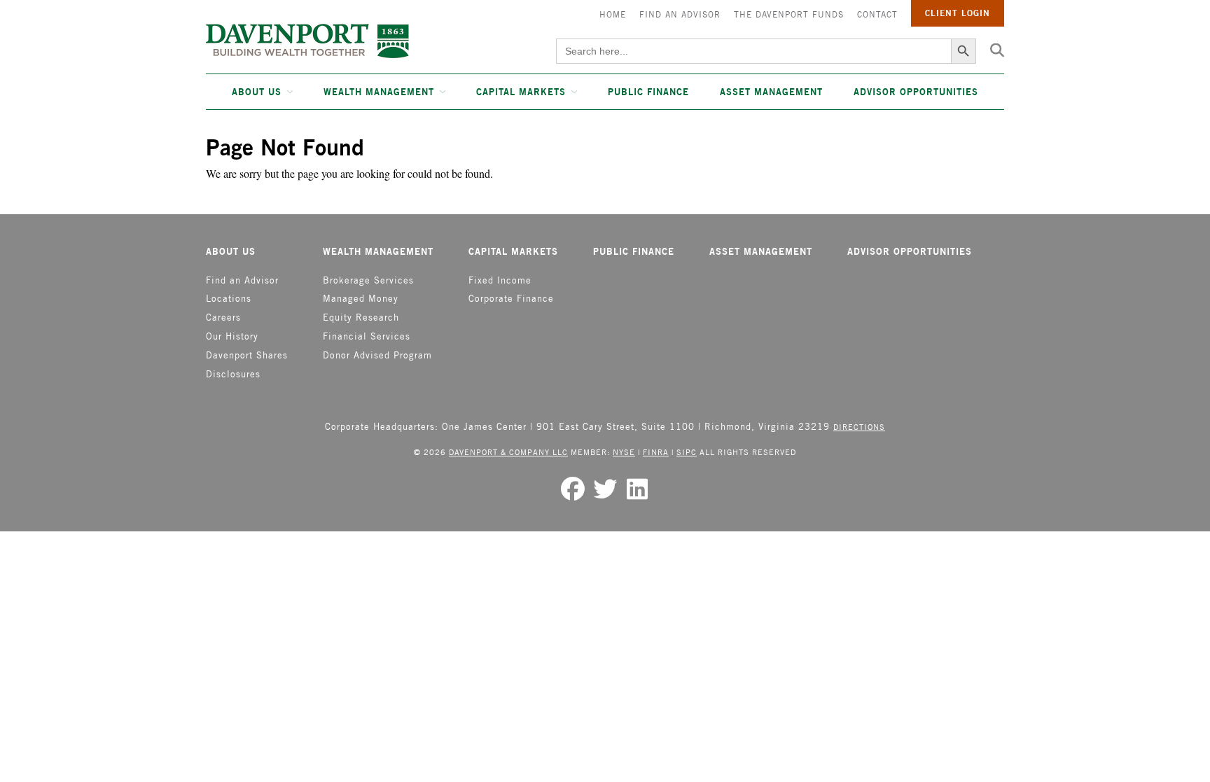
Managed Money (360, 298)
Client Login (957, 13)
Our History (232, 336)
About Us (256, 91)
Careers (223, 317)
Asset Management (771, 91)
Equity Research (361, 317)
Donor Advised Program (377, 355)
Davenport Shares (247, 355)
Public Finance (648, 91)
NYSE (624, 451)
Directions (859, 426)
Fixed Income (499, 280)
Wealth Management (379, 91)
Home (612, 14)
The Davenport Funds (789, 14)
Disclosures (233, 374)
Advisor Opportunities (916, 91)
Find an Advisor (680, 14)
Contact (877, 14)
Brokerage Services (368, 280)
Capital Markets (521, 91)
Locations (228, 298)
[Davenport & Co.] (307, 41)
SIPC (686, 451)
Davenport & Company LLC (508, 451)
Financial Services (366, 336)
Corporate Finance (511, 298)
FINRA (656, 451)
